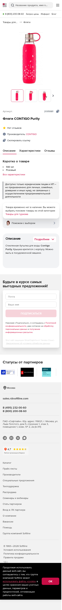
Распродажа (9, 492)
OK (50, 581)
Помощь (7, 527)
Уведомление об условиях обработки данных (28, 343)
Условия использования (17, 549)
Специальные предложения (18, 480)
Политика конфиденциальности (21, 553)
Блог (54, 14)
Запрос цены (32, 14)
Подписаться (31, 313)
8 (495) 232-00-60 (14, 407)
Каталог (7, 462)
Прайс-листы (10, 468)
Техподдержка (11, 486)
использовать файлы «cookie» (19, 581)
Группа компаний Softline (16, 533)
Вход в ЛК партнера (14, 509)
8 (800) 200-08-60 (14, 14)
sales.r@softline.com (15, 398)
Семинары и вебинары (15, 498)
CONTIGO (31, 134)
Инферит (45, 14)
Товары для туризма (17, 214)
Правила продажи (13, 557)
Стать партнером (12, 504)
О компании (9, 515)
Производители (11, 474)
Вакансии (8, 521)
